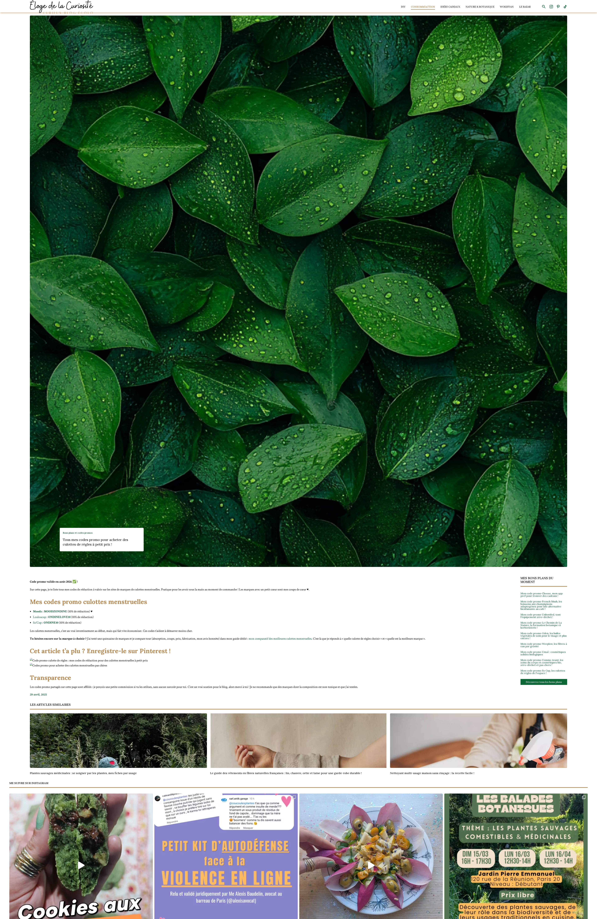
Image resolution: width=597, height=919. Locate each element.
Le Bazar (525, 6)
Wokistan (507, 6)
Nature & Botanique (480, 6)
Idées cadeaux (450, 6)
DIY (403, 6)
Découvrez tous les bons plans (544, 681)
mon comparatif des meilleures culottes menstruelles (280, 639)
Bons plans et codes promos (78, 532)
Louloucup (39, 617)
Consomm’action (423, 6)
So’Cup (37, 623)
